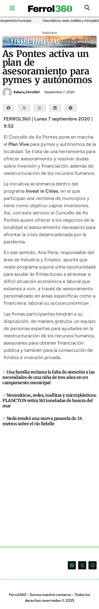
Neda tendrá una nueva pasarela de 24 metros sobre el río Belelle (42, 421)
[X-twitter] (82, 565)
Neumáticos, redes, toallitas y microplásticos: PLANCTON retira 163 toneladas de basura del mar (49, 400)
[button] (8, 108)
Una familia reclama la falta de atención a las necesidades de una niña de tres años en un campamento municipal (48, 377)
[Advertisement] (49, 478)
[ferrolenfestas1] (49, 46)
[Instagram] (92, 565)
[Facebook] (72, 565)
